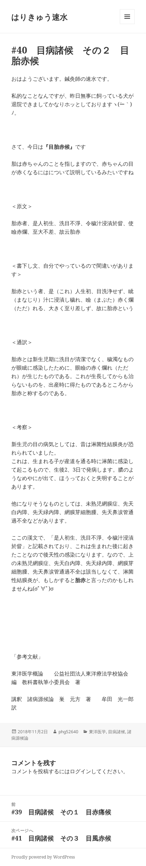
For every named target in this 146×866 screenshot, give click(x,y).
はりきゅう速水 (39, 16)
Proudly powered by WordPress (43, 857)
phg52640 (68, 732)
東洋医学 (97, 732)
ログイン (80, 771)
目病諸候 (116, 732)
